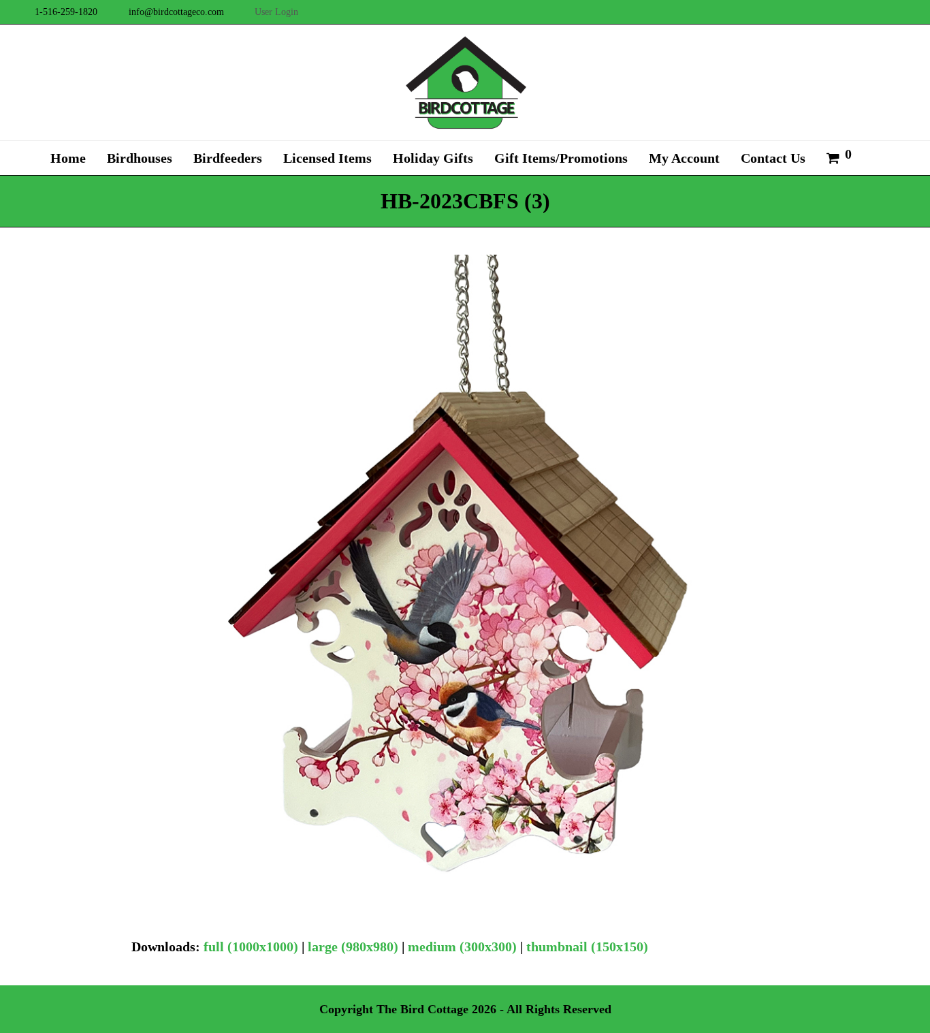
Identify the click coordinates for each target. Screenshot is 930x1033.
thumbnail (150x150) (587, 946)
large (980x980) (353, 946)
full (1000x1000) (251, 946)
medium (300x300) (462, 946)
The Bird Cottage (422, 1009)
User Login (276, 12)
